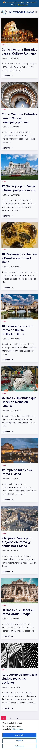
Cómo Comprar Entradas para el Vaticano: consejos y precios (19, 118)
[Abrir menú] (36, 12)
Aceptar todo (19, 735)
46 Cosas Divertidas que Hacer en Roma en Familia (19, 402)
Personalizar (19, 740)
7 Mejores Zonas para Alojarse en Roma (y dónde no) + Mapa (17, 542)
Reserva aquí (23, 5)
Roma (4, 45)
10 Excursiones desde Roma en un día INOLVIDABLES (17, 330)
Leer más (7, 76)
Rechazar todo (19, 746)
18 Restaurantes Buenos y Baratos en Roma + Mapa (19, 258)
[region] (19, 735)
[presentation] (19, 30)
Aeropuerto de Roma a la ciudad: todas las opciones (19, 678)
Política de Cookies (17, 729)
